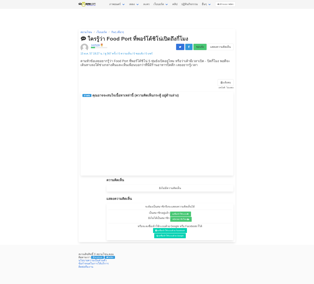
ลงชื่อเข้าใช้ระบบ (179, 214)
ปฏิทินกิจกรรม (189, 4)
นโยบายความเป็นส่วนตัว (92, 260)
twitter (110, 257)
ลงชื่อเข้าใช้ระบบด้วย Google (171, 236)
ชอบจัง (200, 46)
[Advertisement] (157, 136)
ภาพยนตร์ (115, 4)
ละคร (146, 4)
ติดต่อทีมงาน (85, 266)
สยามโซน (86, 32)
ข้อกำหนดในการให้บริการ (93, 263)
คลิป (174, 4)
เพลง (132, 4)
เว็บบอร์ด (159, 4)
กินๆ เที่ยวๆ (117, 32)
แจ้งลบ (227, 82)
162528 (95, 45)
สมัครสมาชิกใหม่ (179, 219)
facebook (98, 257)
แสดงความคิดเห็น (220, 46)
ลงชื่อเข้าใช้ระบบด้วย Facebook (171, 230)
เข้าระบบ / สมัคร (226, 4)
